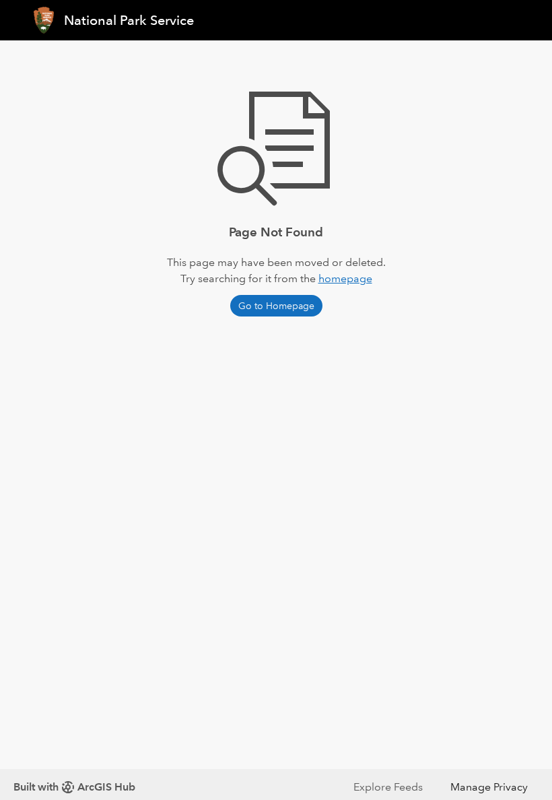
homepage (345, 278)
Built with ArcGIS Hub (74, 786)
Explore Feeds (388, 786)
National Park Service (129, 20)
